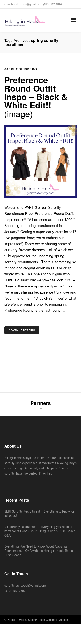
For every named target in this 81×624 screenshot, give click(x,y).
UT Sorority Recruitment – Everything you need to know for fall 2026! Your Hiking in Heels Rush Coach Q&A (39, 530)
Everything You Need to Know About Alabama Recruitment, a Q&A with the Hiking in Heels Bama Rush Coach (38, 550)
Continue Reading (22, 330)
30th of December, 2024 (20, 69)
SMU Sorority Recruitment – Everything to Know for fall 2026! (39, 513)
